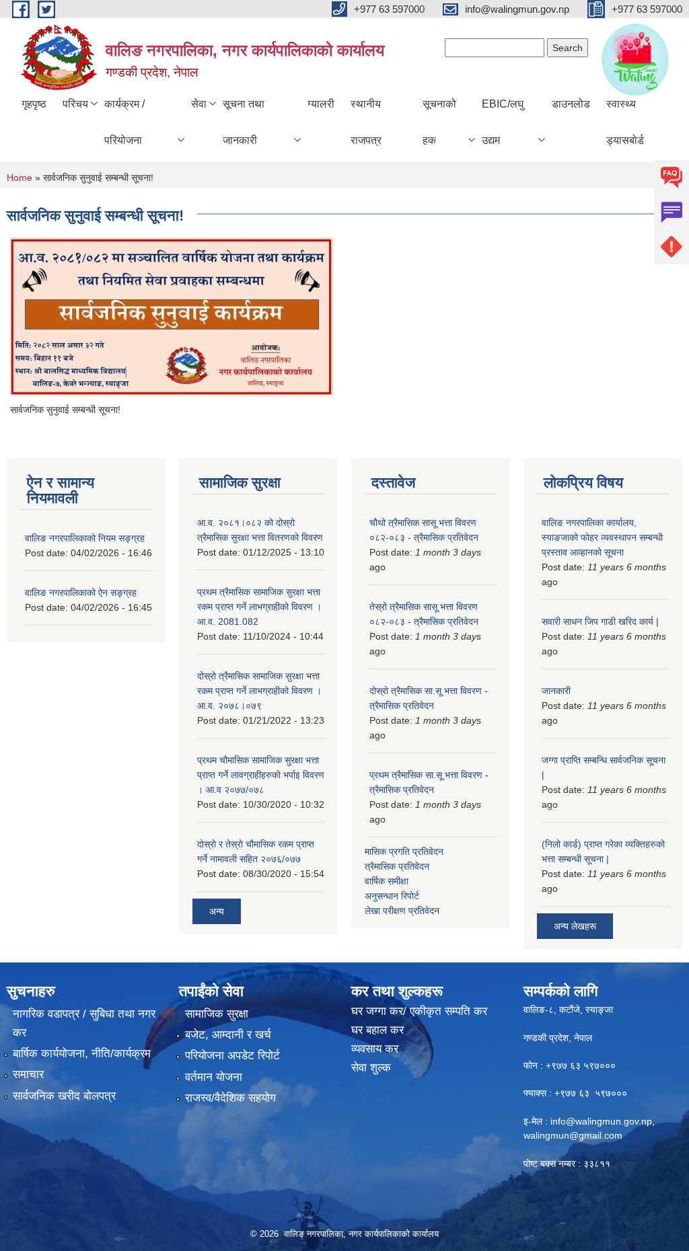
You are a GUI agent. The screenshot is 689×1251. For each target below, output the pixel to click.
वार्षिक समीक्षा (386, 881)
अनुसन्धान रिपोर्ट (392, 895)
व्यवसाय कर (374, 1048)
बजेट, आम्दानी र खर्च (228, 1034)
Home (19, 177)
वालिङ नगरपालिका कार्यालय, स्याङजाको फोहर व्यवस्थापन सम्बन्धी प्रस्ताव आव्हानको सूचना (602, 537)
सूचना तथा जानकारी (243, 122)
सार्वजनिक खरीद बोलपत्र (64, 1096)
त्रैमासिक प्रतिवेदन (446, 537)
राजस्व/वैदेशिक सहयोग (230, 1098)
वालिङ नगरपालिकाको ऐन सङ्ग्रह (81, 592)
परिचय (75, 104)
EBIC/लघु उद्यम (502, 122)
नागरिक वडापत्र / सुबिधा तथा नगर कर (84, 1023)
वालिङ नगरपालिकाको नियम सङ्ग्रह (85, 538)
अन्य (216, 911)
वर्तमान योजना (213, 1077)
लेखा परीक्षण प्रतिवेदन (402, 910)
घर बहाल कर (377, 1030)
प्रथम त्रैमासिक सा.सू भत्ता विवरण (425, 774)
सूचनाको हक (439, 122)
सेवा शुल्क (371, 1067)
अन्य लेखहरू (575, 926)
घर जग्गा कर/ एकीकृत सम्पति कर (419, 1011)
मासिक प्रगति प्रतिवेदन (404, 851)
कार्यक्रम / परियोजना (124, 122)
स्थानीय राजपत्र (366, 122)
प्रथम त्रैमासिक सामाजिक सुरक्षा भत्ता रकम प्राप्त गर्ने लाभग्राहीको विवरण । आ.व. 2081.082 (259, 606)
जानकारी (556, 690)
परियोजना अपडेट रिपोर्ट (232, 1055)
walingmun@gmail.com (572, 1135)
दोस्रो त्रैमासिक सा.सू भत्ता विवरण (425, 690)
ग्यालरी (320, 104)
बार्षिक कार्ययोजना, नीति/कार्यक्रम (82, 1053)
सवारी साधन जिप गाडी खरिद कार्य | (600, 621)
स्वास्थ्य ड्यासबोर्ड (625, 122)
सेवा (199, 104)
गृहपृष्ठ (34, 104)
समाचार (28, 1074)
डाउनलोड (571, 104)
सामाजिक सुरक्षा (216, 1014)
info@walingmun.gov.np (601, 1121)
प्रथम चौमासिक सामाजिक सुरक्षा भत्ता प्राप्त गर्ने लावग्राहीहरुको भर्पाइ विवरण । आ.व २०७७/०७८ (260, 775)
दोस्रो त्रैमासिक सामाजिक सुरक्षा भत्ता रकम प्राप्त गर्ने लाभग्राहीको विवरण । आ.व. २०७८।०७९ (259, 691)
